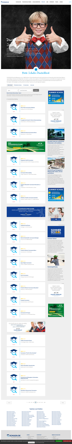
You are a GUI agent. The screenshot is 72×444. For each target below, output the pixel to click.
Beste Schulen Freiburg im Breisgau (28, 416)
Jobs (47, 1)
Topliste (43, 1)
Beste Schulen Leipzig (41, 415)
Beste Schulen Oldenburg (56, 415)
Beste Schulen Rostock (56, 418)
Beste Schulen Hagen (25, 418)
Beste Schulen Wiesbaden (56, 423)
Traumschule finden (26, 1)
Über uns (54, 436)
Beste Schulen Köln (40, 412)
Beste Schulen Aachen (11, 411)
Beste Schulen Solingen (56, 420)
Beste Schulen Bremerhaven (12, 420)
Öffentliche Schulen (18, 85)
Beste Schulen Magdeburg (41, 420)
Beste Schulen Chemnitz (11, 422)
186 (44, 402)
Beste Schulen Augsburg (11, 412)
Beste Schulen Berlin (10, 413)
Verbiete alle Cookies (67, 441)
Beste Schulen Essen (25, 413)
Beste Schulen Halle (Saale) (26, 419)
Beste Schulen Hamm (25, 422)
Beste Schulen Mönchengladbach (43, 424)
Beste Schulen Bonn (10, 417)
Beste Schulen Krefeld (41, 413)
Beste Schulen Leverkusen (41, 416)
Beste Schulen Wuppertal (56, 424)
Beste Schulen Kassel (25, 425)
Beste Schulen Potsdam (56, 417)
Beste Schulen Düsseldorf (26, 411)
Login (70, 1)
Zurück (9, 402)
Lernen (61, 1)
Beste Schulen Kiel (40, 411)
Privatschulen (26, 85)
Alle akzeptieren (59, 441)
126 (42, 402)
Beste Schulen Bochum (11, 416)
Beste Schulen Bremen (11, 419)
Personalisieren (31, 442)
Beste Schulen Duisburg (11, 425)
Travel (56, 1)
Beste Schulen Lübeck (41, 417)
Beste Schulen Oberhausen (57, 413)
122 (33, 402)
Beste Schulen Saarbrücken (57, 419)
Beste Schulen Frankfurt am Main (28, 415)
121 (31, 402)
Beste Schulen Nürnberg (56, 412)
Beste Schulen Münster (56, 411)
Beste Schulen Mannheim (41, 423)
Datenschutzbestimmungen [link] (39, 442)
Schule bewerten (36, 1)
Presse (54, 437)
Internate (52, 1)
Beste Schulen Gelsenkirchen (27, 417)
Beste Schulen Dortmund (11, 423)
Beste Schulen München (41, 426)
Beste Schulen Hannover (26, 423)
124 (37, 402)
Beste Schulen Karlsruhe (26, 424)
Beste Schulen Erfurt (25, 412)
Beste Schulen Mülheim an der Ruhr (43, 425)
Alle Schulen (10, 85)
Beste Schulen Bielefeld (11, 415)
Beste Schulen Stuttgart (56, 422)
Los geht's (36, 90)
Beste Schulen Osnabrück (56, 416)
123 (35, 402)
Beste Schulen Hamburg (26, 420)
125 (39, 402)
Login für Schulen (31, 436)
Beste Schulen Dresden (11, 424)
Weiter (63, 402)
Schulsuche (18, 1)
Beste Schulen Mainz (40, 422)
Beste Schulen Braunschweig (12, 418)
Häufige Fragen (55, 438)
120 (29, 402)
